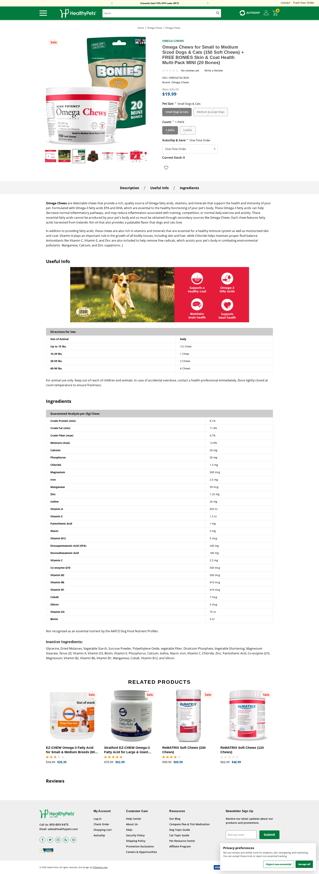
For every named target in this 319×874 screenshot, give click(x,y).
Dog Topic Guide (179, 830)
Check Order (101, 824)
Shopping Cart (103, 830)
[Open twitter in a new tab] (50, 840)
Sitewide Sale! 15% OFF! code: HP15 (159, 3)
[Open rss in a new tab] (66, 840)
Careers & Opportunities (141, 852)
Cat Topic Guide (179, 835)
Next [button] (208, 3)
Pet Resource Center (182, 841)
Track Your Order (303, 2)
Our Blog (174, 818)
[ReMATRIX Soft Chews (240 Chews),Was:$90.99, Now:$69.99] (188, 715)
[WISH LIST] (166, 167)
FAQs (129, 830)
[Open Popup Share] (141, 42)
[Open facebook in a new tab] (42, 840)
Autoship (99, 835)
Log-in (98, 818)
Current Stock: (173, 158)
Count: (173, 122)
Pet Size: (181, 104)
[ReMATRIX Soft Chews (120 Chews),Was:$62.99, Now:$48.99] (246, 715)
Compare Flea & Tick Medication (189, 824)
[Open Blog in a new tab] (73, 840)
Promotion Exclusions (140, 846)
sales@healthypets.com (63, 829)
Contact (285, 2)
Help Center (133, 818)
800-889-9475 (59, 824)
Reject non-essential (278, 864)
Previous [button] (112, 3)
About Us (132, 824)
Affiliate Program (180, 846)
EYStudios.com (100, 867)
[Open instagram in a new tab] (58, 840)
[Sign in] (266, 13)
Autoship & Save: (186, 140)
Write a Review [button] (214, 70)
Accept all (304, 864)
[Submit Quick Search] (217, 13)
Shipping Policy (135, 841)
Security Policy (135, 835)
